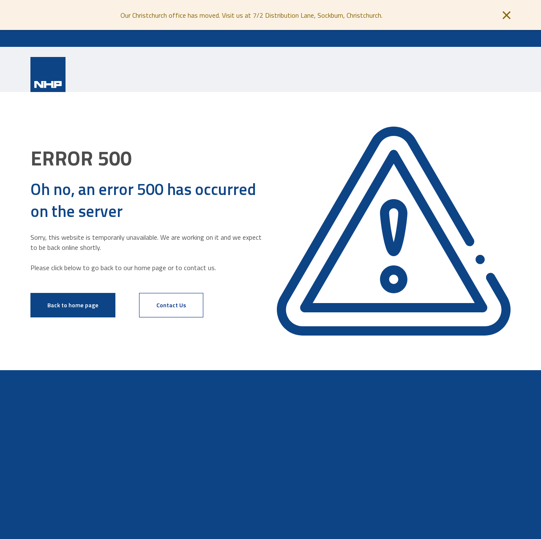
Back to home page (72, 305)
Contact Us (171, 305)
